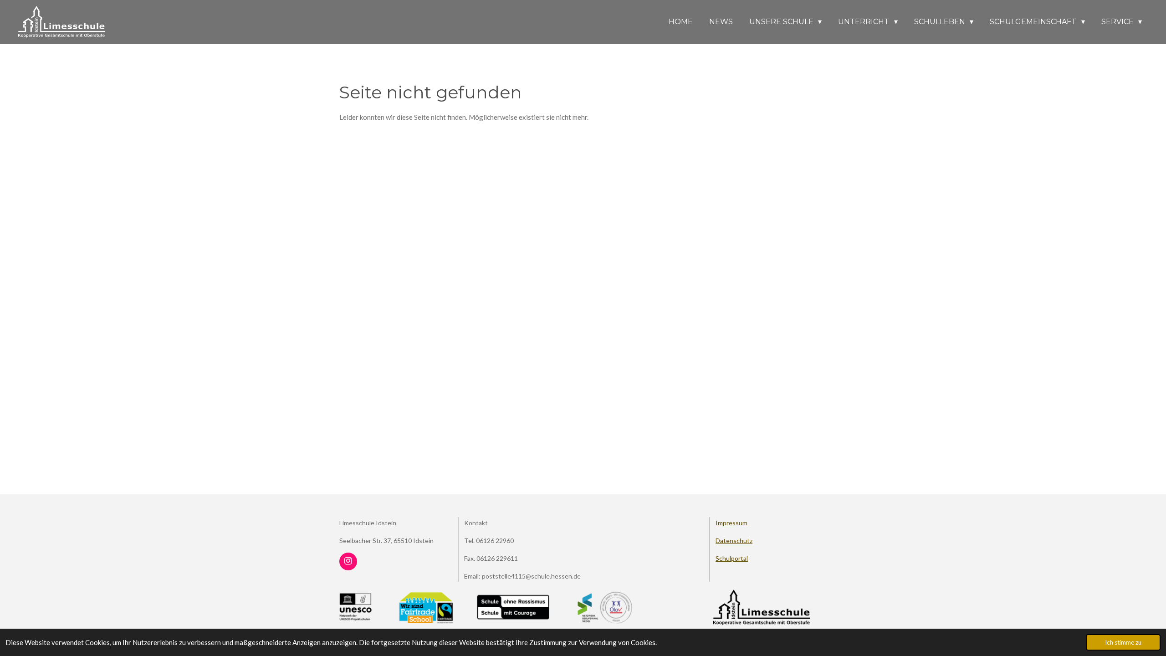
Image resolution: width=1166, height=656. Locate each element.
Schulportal (732, 558)
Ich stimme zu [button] (1123, 642)
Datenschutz (734, 540)
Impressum (731, 523)
